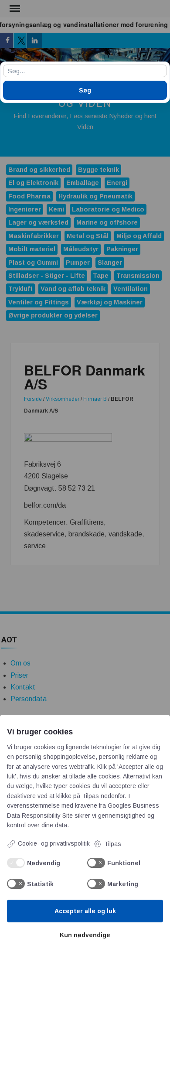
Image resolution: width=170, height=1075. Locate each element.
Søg (85, 90)
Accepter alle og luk (85, 911)
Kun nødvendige (85, 935)
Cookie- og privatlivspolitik (54, 843)
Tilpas (112, 843)
